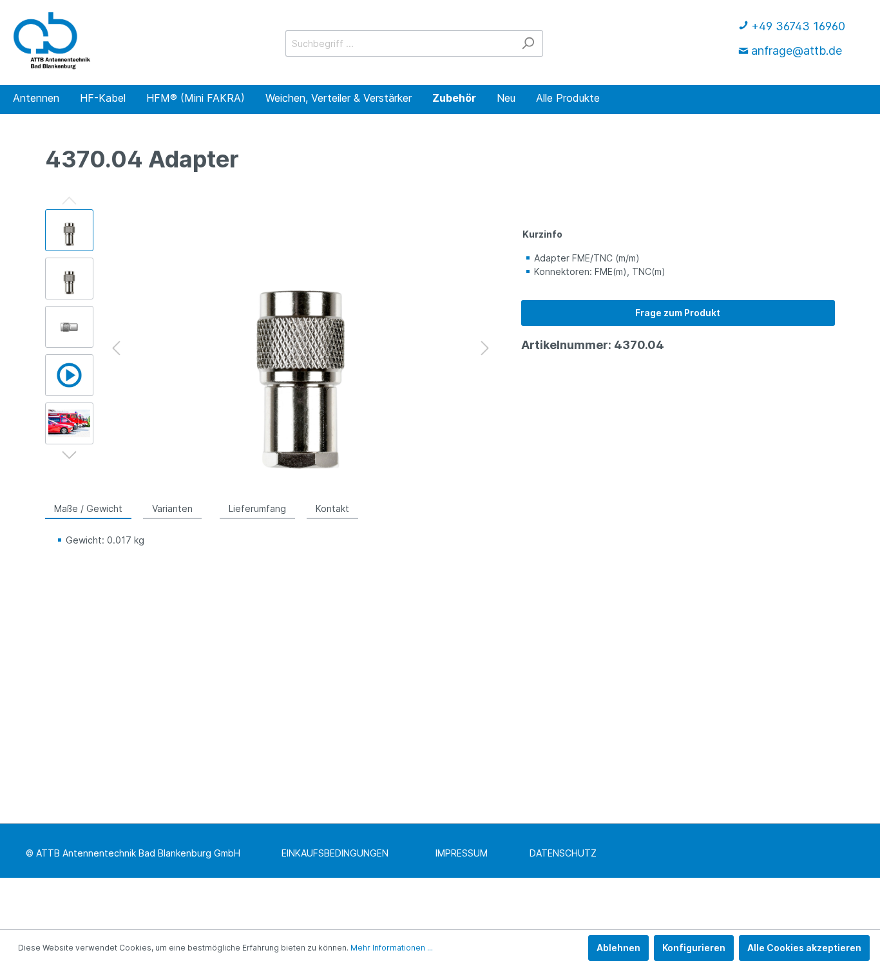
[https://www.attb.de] (52, 41)
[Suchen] (528, 43)
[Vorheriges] (116, 348)
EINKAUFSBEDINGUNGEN (335, 853)
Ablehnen (618, 947)
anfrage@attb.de (796, 50)
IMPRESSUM (461, 853)
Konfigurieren (693, 947)
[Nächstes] (485, 348)
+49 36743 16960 (798, 26)
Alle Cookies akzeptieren (804, 947)
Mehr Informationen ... (391, 947)
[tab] (88, 508)
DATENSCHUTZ (563, 853)
